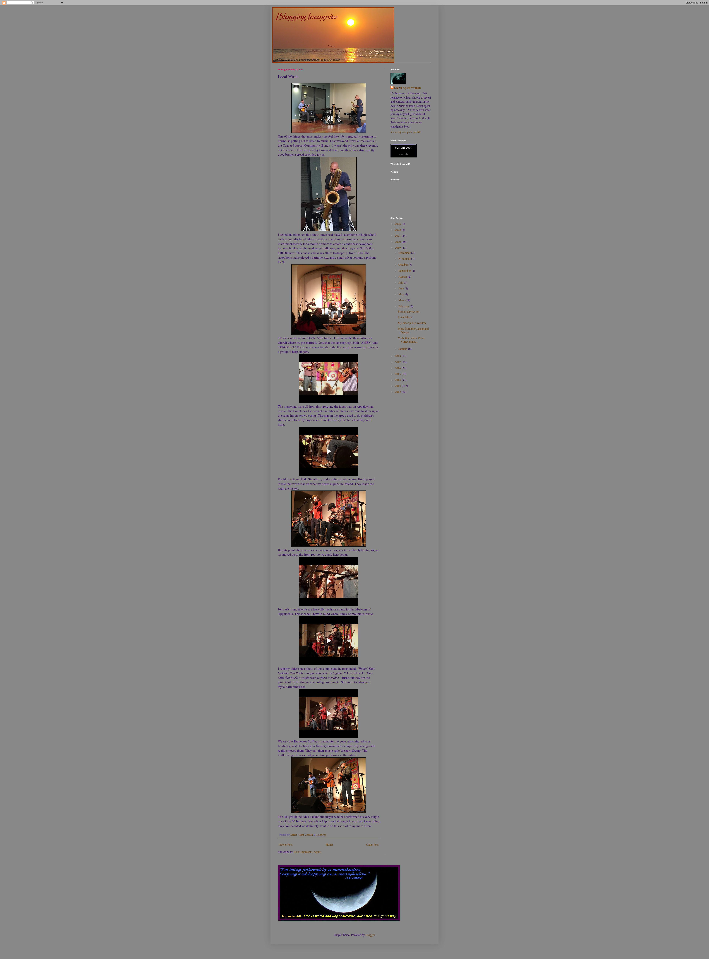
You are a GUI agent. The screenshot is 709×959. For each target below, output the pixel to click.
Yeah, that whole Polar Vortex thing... (411, 339)
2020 (398, 241)
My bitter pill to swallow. (412, 323)
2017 (398, 362)
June (401, 288)
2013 (398, 386)
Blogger (370, 935)
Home (329, 844)
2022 (398, 229)
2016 (398, 368)
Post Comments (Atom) (307, 852)
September (405, 270)
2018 (398, 356)
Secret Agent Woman (407, 88)
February (404, 306)
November (404, 258)
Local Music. (405, 317)
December (404, 253)
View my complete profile (406, 132)
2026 (398, 224)
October (403, 264)
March (402, 300)
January (403, 349)
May (401, 294)
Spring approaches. (409, 311)
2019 (398, 247)
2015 (398, 374)
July (401, 282)
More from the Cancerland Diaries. (413, 330)
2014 (398, 380)
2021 (398, 235)
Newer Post (285, 844)
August (403, 276)
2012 (398, 392)
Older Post (372, 844)
